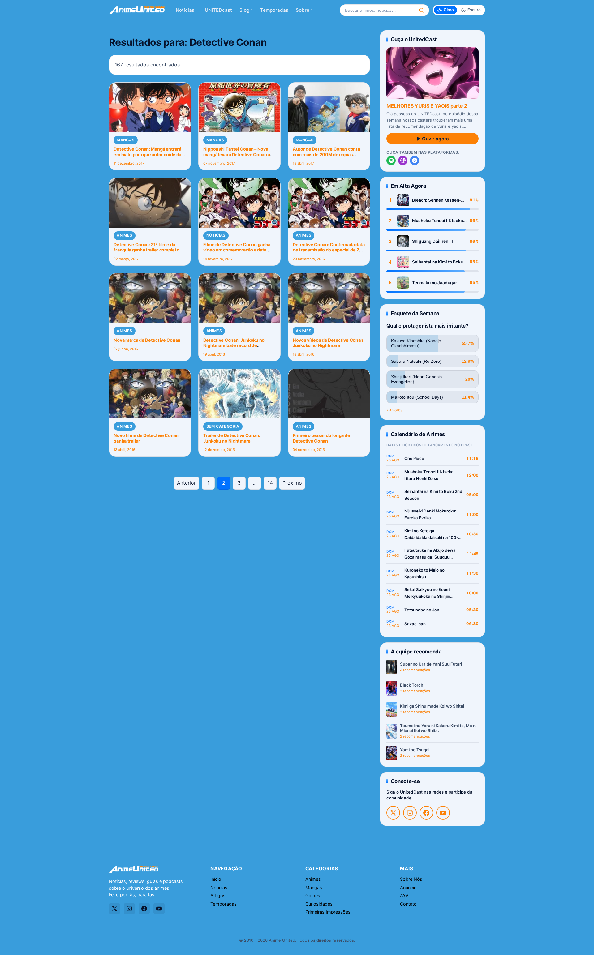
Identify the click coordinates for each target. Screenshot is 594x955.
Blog (244, 10)
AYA (404, 895)
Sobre (302, 10)
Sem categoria (222, 426)
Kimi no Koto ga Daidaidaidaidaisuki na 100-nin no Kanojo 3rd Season (431, 534)
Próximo (292, 483)
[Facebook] (426, 813)
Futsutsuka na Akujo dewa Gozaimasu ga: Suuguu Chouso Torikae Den (430, 554)
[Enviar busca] (421, 10)
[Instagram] (410, 813)
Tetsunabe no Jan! (422, 609)
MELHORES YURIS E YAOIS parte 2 (426, 106)
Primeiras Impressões (328, 911)
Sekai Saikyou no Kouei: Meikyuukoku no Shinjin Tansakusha (427, 593)
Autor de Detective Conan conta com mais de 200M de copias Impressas (326, 154)
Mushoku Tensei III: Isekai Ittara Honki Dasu (438, 220)
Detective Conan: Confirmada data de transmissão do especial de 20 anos (329, 250)
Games (312, 895)
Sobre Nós (411, 879)
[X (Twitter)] (393, 813)
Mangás (125, 140)
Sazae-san (415, 623)
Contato (408, 903)
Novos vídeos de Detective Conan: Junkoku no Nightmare (328, 342)
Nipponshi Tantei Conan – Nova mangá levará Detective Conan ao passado (238, 154)
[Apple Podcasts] (402, 160)
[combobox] (377, 10)
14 (270, 483)
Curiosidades (319, 903)
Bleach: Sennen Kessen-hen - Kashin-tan (436, 200)
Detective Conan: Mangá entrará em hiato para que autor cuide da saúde (147, 154)
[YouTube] (443, 813)
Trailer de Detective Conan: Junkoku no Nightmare (231, 438)
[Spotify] (391, 160)
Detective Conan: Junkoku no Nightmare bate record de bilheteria (234, 345)
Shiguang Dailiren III (432, 241)
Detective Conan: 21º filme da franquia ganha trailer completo (146, 247)
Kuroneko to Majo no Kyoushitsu (424, 573)
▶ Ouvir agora (432, 139)
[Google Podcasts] (414, 160)
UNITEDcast (218, 10)
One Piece (414, 458)
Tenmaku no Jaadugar (434, 282)
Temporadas (274, 10)
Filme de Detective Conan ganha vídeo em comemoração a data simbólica (236, 250)
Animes (124, 235)
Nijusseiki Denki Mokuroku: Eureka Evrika (430, 514)
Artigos (218, 895)
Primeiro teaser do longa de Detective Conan (321, 438)
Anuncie (408, 887)
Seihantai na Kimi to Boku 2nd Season (437, 262)
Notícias (185, 10)
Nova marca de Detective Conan (147, 340)
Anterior (186, 483)
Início (215, 879)
